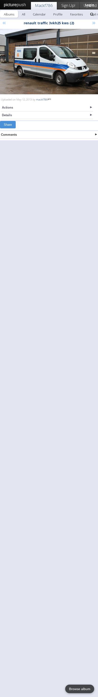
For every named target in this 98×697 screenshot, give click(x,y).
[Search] (92, 14)
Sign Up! (68, 5)
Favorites (76, 14)
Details (7, 115)
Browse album (79, 689)
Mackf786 (44, 5)
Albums (9, 14)
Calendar (39, 14)
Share (8, 124)
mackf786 (42, 99)
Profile (58, 14)
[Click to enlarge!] (49, 61)
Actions (7, 107)
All (23, 14)
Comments (9, 134)
